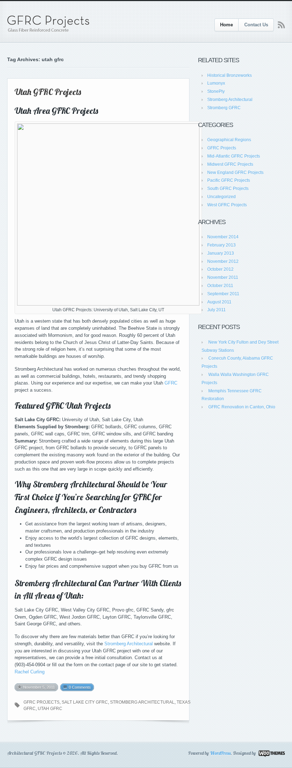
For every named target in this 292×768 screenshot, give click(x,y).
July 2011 (216, 309)
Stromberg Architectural (128, 643)
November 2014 (223, 236)
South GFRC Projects (228, 188)
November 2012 (223, 261)
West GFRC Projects (227, 204)
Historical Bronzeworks (229, 75)
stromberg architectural (142, 702)
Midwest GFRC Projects (230, 164)
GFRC (171, 383)
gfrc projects (41, 702)
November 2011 (222, 277)
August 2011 (219, 302)
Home (226, 24)
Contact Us (256, 24)
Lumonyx (216, 83)
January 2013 (220, 253)
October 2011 (220, 285)
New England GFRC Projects (235, 172)
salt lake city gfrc (85, 702)
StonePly (216, 91)
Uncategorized (221, 196)
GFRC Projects (221, 147)
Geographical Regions (229, 139)
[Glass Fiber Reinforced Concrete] (48, 24)
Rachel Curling (30, 671)
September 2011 (223, 293)
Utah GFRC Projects (48, 91)
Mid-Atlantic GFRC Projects (233, 156)
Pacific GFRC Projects (228, 180)
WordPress (220, 753)
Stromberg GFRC (224, 107)
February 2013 (221, 245)
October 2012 (220, 269)
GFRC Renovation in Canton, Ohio (241, 406)
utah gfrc (50, 708)
